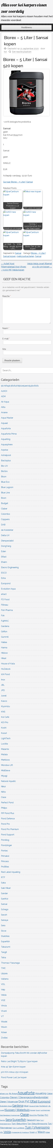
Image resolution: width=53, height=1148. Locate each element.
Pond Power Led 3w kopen (14, 1077)
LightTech (5, 738)
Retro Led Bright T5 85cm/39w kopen (19, 1061)
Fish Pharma (7, 610)
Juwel (3, 695)
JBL (3, 685)
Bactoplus (6, 460)
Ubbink (4, 973)
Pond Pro (5, 824)
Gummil (4, 637)
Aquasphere (6, 444)
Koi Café (5, 717)
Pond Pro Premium (10, 829)
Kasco (4, 701)
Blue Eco (5, 482)
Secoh (4, 915)
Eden (3, 551)
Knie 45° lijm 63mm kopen (13, 1066)
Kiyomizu (5, 706)
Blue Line (5, 492)
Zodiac (4, 1037)
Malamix (5, 749)
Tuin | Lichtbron (18, 1128)
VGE (3, 1000)
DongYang (6, 546)
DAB (3, 524)
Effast (3, 556)
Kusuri (4, 733)
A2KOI (4, 391)
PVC (46, 1115)
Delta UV (5, 535)
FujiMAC (5, 621)
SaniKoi (4, 898)
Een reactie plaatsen (21, 51)
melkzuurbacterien (25, 256)
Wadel (4, 1021)
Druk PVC (24, 1101)
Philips (4, 808)
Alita (3, 407)
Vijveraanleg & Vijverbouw (20, 1132)
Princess (5, 861)
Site (4, 349)
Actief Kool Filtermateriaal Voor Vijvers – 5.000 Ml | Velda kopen (13, 266)
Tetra (3, 957)
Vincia (4, 1005)
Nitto (3, 792)
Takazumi (5, 947)
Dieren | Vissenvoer (9, 1101)
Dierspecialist (7, 540)
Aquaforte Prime (9, 434)
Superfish (5, 941)
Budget (4, 503)
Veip (3, 989)
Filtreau (4, 605)
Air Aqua (5, 402)
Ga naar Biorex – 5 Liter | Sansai (18, 182)
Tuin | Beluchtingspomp (37, 1124)
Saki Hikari (6, 888)
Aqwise (4, 450)
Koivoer (32, 1110)
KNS (3, 711)
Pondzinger (6, 845)
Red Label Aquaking (10, 872)
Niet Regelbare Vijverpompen (10, 1115)
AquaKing (5, 439)
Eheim (4, 562)
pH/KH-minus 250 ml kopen (14, 1072)
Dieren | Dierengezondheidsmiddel (29, 1097)
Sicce (3, 931)
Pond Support (7, 834)
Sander (4, 893)
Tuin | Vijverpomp (37, 1127)
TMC (3, 968)
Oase (3, 797)
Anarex (4, 412)
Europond (5, 583)
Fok (3, 615)
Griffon (4, 631)
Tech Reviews (13, 1144)
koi (5, 51)
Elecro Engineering (10, 567)
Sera (3, 925)
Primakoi (5, 856)
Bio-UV (4, 466)
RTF (3, 877)
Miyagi (4, 776)
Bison (3, 476)
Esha (3, 578)
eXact (4, 594)
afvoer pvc (4, 1093)
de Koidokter (7, 530)
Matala (4, 754)
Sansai (18, 253)
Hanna (4, 647)
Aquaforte (6, 428)
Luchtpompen (45, 1110)
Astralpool (6, 455)
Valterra (4, 979)
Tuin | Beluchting (19, 1123)
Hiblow (4, 653)
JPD (3, 690)
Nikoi (3, 786)
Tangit (4, 952)
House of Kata (8, 663)
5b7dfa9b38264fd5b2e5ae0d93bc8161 (20, 385)
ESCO (4, 573)
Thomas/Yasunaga (10, 963)
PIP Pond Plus (7, 813)
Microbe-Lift (7, 765)
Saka (3, 882)
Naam (5, 328)
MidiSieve (5, 770)
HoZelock (5, 669)
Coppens (5, 519)
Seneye (4, 920)
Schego (4, 909)
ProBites (5, 866)
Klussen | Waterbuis (17, 1109)
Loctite (4, 744)
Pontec (4, 850)
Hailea (4, 642)
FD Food (5, 599)
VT (2, 1016)
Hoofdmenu (26, 27)
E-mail (6, 338)
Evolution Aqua (8, 589)
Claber (4, 508)
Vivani (4, 1011)
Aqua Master (7, 418)
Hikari (3, 658)
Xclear (4, 1032)
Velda (3, 995)
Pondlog (5, 840)
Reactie (6, 296)
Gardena (5, 626)
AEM (3, 396)
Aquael (4, 423)
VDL (3, 984)
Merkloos (5, 760)
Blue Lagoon (7, 487)
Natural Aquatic (8, 781)
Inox (3, 679)
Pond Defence (8, 818)
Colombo (5, 514)
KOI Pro (4, 722)
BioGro (4, 471)
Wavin (4, 1027)
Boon (3, 498)
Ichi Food (5, 674)
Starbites (5, 936)
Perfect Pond (7, 802)
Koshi (3, 727)
